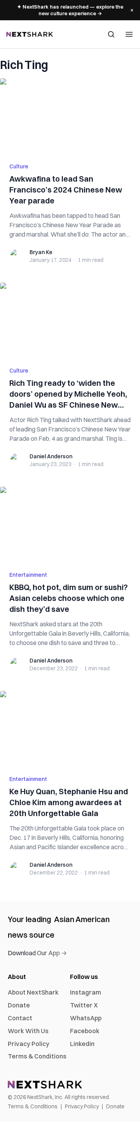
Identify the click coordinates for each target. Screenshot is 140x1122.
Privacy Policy (28, 1044)
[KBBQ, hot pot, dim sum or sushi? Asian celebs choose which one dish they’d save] (70, 524)
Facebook (85, 1031)
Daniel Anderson (51, 456)
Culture (18, 166)
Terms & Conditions (37, 1056)
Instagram (85, 992)
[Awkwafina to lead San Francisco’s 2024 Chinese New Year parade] (70, 115)
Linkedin (82, 1044)
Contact (20, 1018)
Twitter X (84, 1005)
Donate (19, 1005)
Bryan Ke (41, 252)
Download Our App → (37, 953)
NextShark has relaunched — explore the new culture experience (70, 10)
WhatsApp (86, 1018)
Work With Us (28, 1031)
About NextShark (33, 992)
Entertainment (28, 574)
